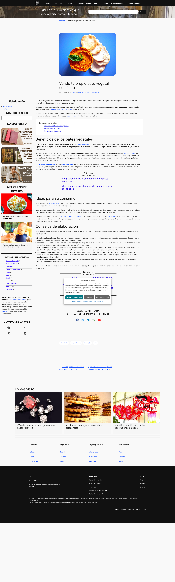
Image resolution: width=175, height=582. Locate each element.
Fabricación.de (33, 500)
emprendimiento (76, 343)
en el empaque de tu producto (72, 216)
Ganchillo (63, 452)
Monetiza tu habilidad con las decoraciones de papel (130, 426)
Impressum (100, 301)
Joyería (8, 278)
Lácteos (8, 281)
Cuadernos (34, 461)
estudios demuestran (47, 164)
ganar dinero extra (73, 116)
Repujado (92, 461)
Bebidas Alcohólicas (11, 263)
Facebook (95, 502)
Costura (74, 277)
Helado (8, 272)
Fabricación (5, 311)
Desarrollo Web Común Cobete (134, 510)
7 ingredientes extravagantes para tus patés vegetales (85, 180)
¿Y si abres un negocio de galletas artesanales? (84, 426)
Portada (62, 21)
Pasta (121, 461)
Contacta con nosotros (17, 299)
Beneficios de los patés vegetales (56, 126)
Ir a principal (7, 106)
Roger (74, 92)
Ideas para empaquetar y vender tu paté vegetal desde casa (87, 187)
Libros (32, 452)
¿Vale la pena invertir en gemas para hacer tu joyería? (36, 426)
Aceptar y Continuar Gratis (74, 297)
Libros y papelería (11, 283)
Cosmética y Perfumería (13, 269)
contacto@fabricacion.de (57, 502)
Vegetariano (95, 92)
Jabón (7, 275)
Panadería (9, 289)
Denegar (89, 297)
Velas (62, 461)
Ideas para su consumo (52, 128)
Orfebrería (93, 457)
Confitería (9, 266)
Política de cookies (77, 301)
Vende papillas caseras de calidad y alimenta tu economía (16, 246)
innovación (87, 343)
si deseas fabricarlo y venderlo (61, 109)
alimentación (64, 343)
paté (95, 343)
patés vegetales (83, 144)
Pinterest (80, 502)
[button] (8, 328)
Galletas (122, 457)
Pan (120, 452)
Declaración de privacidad (89, 301)
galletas (114, 216)
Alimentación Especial (84, 92)
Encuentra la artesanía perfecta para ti (99, 9)
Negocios (8, 286)
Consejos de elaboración (53, 131)
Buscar (142, 12)
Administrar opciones (102, 297)
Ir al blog (6, 109)
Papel (32, 457)
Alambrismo (93, 452)
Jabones (63, 457)
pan (109, 216)
